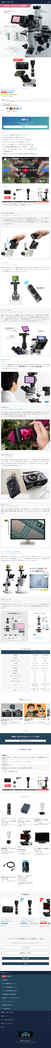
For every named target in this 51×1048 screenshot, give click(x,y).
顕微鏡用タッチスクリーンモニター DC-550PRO (20, 364)
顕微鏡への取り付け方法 (37, 317)
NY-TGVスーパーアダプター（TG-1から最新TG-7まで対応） (17, 767)
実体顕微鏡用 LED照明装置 (9, 994)
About (2, 1027)
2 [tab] (26, 58)
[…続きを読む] (4, 724)
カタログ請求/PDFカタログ (8, 1019)
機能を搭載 (39, 366)
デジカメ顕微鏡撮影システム (9, 987)
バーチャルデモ (25, 947)
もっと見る (25, 730)
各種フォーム (4, 1016)
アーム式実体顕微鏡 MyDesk (9, 990)
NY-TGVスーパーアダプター (10, 100)
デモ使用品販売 (6, 1008)
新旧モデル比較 (27, 648)
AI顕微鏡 (7, 976)
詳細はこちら (25, 126)
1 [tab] (24, 58)
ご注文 (25, 963)
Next (47, 30)
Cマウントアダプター (7, 1001)
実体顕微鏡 (5, 979)
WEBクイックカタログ (7, 1023)
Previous (3, 22)
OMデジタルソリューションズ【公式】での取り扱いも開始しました (20, 153)
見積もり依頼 (25, 958)
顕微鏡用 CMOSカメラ (8, 1005)
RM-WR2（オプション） (22, 267)
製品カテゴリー (5, 972)
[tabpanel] (25, 30)
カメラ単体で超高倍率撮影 (10, 146)
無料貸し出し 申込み (25, 953)
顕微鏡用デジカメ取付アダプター (10, 997)
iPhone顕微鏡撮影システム (9, 983)
